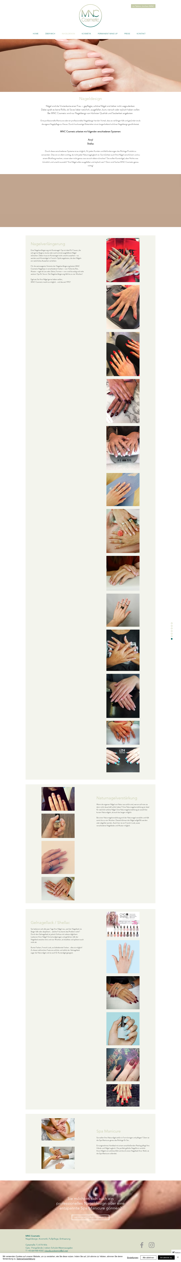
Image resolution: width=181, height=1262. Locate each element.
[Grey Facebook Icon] (142, 1245)
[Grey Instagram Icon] (151, 1245)
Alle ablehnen (148, 1257)
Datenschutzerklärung (26, 1258)
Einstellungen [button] (132, 1257)
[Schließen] (177, 1257)
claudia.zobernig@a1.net (56, 1250)
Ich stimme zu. (166, 1257)
